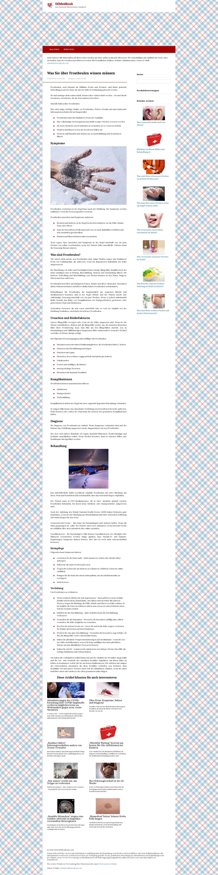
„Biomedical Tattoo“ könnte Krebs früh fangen (107, 817)
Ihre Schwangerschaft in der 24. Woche (106, 782)
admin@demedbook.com (58, 63)
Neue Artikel (54, 49)
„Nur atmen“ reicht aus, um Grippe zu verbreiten (62, 782)
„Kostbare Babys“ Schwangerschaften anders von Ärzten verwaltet (64, 745)
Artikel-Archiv (69, 49)
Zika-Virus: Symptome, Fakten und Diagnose (105, 701)
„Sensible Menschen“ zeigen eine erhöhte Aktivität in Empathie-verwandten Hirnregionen (65, 818)
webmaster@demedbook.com (70, 868)
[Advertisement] (109, 29)
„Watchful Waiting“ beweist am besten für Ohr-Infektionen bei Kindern (106, 745)
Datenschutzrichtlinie (108, 864)
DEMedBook (64, 4)
